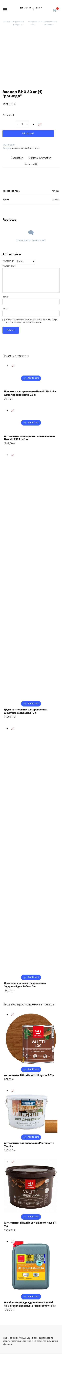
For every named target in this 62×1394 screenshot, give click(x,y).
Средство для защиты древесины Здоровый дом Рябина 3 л (25, 985)
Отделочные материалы (18, 23)
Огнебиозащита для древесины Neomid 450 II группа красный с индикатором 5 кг (30, 1304)
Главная (6, 22)
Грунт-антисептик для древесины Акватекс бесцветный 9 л (25, 711)
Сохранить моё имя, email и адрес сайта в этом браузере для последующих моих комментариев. (31, 321)
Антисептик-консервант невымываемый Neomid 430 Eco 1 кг (29, 438)
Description (17, 158)
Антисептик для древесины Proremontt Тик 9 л (29, 1145)
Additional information (39, 158)
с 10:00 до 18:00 (33, 8)
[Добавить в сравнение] (40, 124)
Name (5, 296)
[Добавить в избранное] (33, 124)
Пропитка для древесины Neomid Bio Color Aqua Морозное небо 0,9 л (30, 393)
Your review (8, 266)
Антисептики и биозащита (50, 23)
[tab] (16, 158)
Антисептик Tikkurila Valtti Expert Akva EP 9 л (30, 1224)
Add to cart (28, 133)
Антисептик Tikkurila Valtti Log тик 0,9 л (29, 1075)
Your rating (8, 261)
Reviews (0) (31, 164)
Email (5, 308)
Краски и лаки (35, 23)
